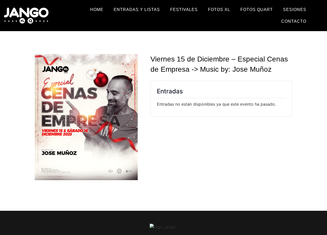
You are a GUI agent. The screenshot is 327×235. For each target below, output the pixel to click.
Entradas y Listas (137, 9)
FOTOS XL (219, 9)
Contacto (293, 21)
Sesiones (294, 9)
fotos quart (256, 9)
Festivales (184, 9)
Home (96, 9)
